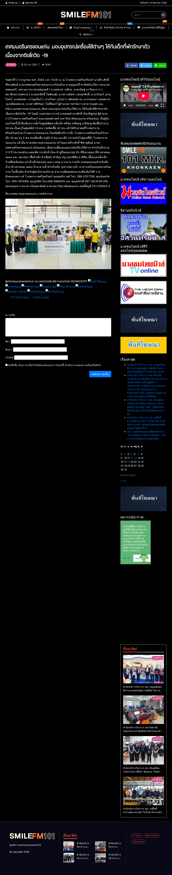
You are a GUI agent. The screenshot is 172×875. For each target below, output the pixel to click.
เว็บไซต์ (9, 357)
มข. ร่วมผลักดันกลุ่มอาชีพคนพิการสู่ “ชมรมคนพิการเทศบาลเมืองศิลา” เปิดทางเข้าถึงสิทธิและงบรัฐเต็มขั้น (146, 435)
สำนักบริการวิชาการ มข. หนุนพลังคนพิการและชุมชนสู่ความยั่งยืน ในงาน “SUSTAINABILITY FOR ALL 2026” (146, 368)
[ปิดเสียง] (157, 105)
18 (128, 461)
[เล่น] (124, 105)
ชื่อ (7, 341)
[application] (143, 96)
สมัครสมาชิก (30, 2)
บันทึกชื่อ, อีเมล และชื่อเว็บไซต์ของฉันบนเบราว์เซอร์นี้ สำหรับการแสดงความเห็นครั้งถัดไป (54, 365)
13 (135, 457)
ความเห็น (10, 314)
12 (132, 457)
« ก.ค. (123, 480)
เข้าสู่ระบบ (13, 2)
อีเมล (8, 349)
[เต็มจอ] (162, 105)
